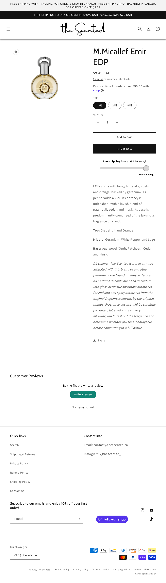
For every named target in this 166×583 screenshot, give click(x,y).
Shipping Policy (20, 481)
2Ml (114, 105)
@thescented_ (110, 454)
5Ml (129, 105)
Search (14, 445)
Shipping (98, 78)
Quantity (98, 114)
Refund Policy (19, 472)
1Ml (99, 105)
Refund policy (62, 569)
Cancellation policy (145, 573)
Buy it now (124, 149)
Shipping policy (121, 569)
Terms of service (100, 569)
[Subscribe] (78, 519)
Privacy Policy (19, 463)
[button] (8, 28)
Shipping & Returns (22, 454)
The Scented (43, 569)
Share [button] (101, 340)
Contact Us (17, 491)
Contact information (145, 569)
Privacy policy (80, 569)
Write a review (83, 394)
